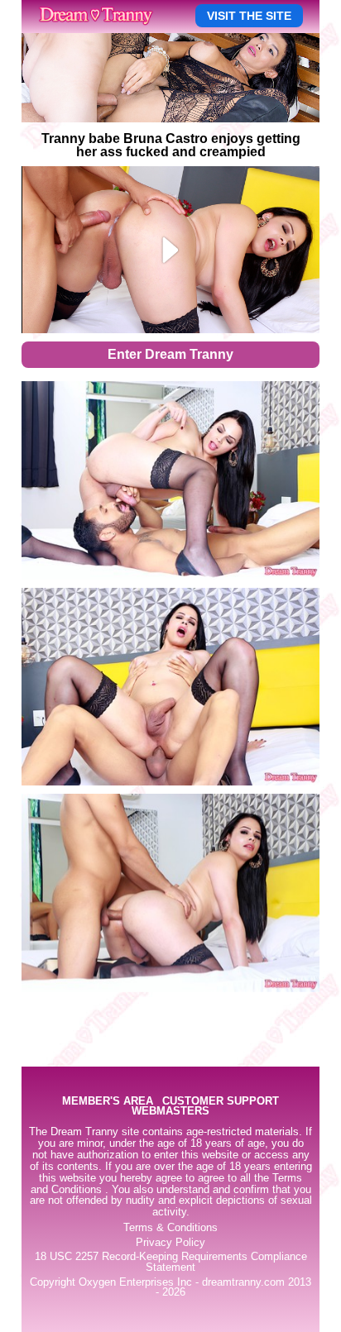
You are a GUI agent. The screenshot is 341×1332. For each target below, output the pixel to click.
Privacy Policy (170, 1242)
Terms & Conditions (170, 1228)
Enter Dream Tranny (170, 354)
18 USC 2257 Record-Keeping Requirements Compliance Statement (171, 1262)
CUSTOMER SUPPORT (220, 1101)
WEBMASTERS (170, 1111)
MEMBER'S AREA (107, 1101)
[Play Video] (171, 249)
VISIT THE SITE (249, 15)
